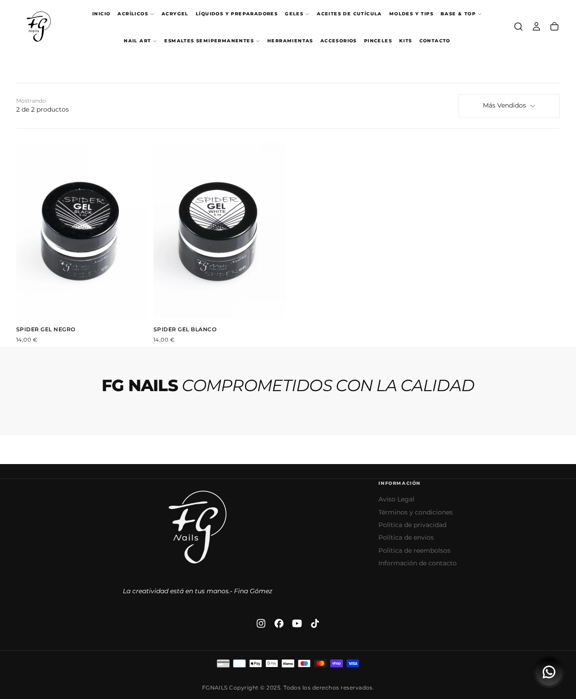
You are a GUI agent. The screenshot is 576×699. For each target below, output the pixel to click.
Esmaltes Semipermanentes (209, 41)
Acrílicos (132, 14)
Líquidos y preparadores (237, 14)
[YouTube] (297, 623)
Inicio (101, 14)
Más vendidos (504, 105)
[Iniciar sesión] (536, 26)
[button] (518, 26)
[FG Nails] (198, 527)
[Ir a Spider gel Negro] (82, 231)
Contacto (434, 41)
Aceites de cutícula (349, 14)
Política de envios (406, 537)
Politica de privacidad (412, 525)
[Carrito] (554, 26)
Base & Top (458, 14)
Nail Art (137, 41)
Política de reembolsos (414, 550)
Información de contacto (417, 563)
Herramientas (290, 41)
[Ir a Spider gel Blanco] (219, 231)
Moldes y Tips (411, 14)
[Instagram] (261, 623)
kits (405, 41)
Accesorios (338, 41)
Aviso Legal (396, 499)
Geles (294, 14)
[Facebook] (279, 623)
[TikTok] (315, 623)
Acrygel (175, 14)
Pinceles (378, 41)
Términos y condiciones (415, 512)
